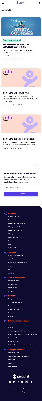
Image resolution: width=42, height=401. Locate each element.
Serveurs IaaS (12, 241)
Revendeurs (11, 259)
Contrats (10, 327)
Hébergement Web (13, 309)
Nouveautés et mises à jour (12, 40)
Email (10, 244)
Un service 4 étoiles (21, 389)
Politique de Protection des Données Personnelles (23, 345)
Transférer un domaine (15, 302)
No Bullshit (11, 360)
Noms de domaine (13, 216)
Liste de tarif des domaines (16, 220)
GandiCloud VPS (13, 237)
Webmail (10, 266)
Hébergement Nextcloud (15, 230)
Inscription (21, 194)
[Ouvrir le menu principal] (3, 3)
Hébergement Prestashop (15, 234)
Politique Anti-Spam (14, 341)
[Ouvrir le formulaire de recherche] (39, 2)
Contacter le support (14, 280)
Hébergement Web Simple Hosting (18, 223)
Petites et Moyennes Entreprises (17, 262)
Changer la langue (21, 392)
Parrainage (11, 273)
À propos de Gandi (13, 352)
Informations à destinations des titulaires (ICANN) (22, 334)
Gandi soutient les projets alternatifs (18, 356)
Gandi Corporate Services (15, 255)
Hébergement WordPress (15, 227)
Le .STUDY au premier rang (16, 93)
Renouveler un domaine (15, 306)
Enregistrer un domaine (15, 299)
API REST (10, 291)
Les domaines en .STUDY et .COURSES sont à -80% (16, 46)
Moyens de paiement (14, 338)
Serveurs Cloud (12, 313)
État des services (13, 284)
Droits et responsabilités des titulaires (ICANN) (21, 331)
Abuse (10, 324)
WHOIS (10, 269)
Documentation (12, 288)
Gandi (7, 59)
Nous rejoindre (12, 367)
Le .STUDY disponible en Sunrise (18, 139)
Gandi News (11, 363)
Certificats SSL (12, 248)
